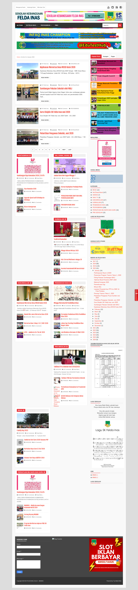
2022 (94, 330)
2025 (94, 337)
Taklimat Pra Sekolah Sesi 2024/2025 (67, 367)
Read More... (39, 178)
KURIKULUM (59, 219)
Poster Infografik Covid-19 (106, 76)
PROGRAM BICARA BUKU (68, 205)
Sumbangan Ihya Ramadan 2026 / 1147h (30, 175)
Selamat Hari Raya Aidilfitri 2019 (34, 458)
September (98, 321)
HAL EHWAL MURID (62, 155)
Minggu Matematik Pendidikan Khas (66, 303)
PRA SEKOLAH (60, 347)
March (96, 311)
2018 (94, 263)
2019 (94, 266)
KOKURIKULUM (75, 63)
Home (18, 57)
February (97, 309)
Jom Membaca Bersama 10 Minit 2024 (72, 332)
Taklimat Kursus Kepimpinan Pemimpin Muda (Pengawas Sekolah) (107, 130)
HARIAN (95, 195)
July (96, 318)
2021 (94, 328)
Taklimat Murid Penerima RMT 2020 (105, 280)
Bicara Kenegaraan (30, 207)
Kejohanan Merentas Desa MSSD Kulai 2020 (57, 67)
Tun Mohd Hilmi (117, 581)
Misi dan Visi (41, 7)
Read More (45, 77)
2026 (94, 339)
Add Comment (63, 63)
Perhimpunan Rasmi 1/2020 (102, 273)
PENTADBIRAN (75, 108)
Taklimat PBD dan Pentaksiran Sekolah (73, 378)
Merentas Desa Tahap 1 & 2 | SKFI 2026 (36, 323)
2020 (94, 268)
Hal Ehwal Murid (75, 85)
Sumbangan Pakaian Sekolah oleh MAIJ (56, 88)
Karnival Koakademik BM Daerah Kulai (72, 268)
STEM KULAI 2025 (103, 105)
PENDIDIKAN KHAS (62, 283)
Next (64, 149)
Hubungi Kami (31, 7)
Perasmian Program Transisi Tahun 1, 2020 (107, 275)
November (98, 325)
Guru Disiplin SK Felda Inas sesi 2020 (55, 112)
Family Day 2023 (22, 430)
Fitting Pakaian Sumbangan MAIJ (104, 277)
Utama (20, 25)
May (96, 314)
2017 (94, 261)
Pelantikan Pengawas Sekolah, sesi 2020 (56, 133)
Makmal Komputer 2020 (101, 282)
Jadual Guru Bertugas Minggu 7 (65, 175)
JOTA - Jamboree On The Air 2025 (34, 332)
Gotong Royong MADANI (31, 514)
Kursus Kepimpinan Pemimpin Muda (71, 187)
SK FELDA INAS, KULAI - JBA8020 (34, 581)
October (97, 323)
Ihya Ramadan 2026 (30, 189)
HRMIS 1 (95, 475)
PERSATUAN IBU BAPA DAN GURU (30, 472)
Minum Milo (97, 287)
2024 (94, 335)
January (97, 270)
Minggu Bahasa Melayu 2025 (70, 250)
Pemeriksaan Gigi (99, 284)
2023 (94, 332)
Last (69, 149)
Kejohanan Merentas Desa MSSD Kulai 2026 (32, 303)
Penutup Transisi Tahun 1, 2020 (104, 293)
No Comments (30, 178)
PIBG (56, 25)
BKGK (20, 410)
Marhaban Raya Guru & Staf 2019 (34, 449)
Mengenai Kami (20, 7)
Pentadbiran (45, 25)
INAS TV (95, 197)
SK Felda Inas (31, 25)
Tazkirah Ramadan (60, 239)
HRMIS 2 (95, 477)
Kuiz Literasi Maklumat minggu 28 (71, 259)
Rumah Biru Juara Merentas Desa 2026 (36, 314)
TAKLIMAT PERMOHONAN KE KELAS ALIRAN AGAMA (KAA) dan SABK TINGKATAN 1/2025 (107, 115)
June (96, 316)
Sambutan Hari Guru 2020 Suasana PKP (36, 440)
